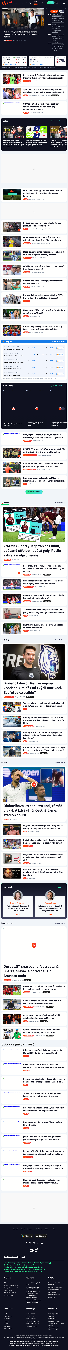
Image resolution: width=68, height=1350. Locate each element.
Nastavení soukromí (41, 1343)
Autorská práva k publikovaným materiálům (20, 1341)
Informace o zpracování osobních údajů (20, 1343)
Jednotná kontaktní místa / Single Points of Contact (22, 1345)
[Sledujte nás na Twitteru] (34, 1243)
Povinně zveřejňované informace (51, 1345)
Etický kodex (39, 1345)
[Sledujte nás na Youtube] (41, 1243)
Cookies (33, 1343)
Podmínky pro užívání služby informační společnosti (45, 1341)
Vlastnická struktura (52, 1343)
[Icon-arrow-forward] (63, 132)
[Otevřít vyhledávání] (60, 3)
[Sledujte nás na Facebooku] (26, 1243)
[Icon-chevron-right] (63, 11)
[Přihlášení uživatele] (57, 3)
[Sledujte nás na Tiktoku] (37, 1243)
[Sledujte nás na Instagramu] (30, 1243)
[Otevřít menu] (64, 3)
